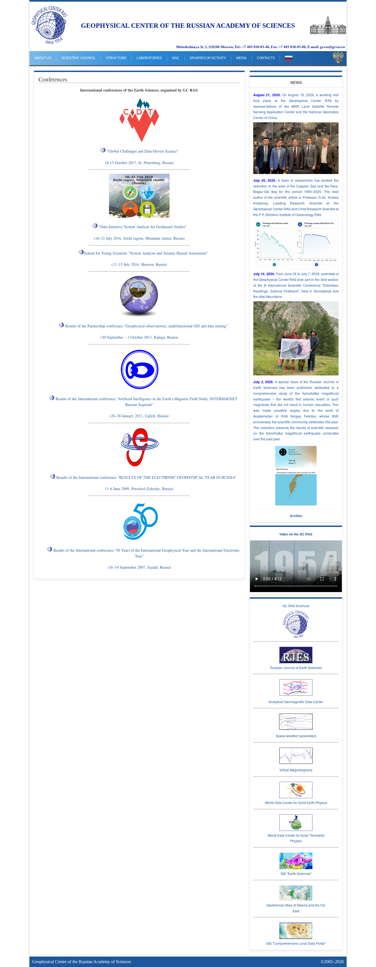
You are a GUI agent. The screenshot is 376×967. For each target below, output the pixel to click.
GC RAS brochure (295, 605)
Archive (296, 515)
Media (241, 58)
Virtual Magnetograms (295, 769)
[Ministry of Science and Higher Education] (338, 57)
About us (42, 58)
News (296, 82)
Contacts (266, 58)
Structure (116, 58)
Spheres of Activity (208, 58)
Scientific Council (78, 58)
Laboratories (149, 58)
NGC (175, 58)
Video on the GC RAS (295, 534)
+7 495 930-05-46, (256, 47)
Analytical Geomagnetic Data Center (296, 701)
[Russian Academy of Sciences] (328, 33)
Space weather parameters (296, 735)
